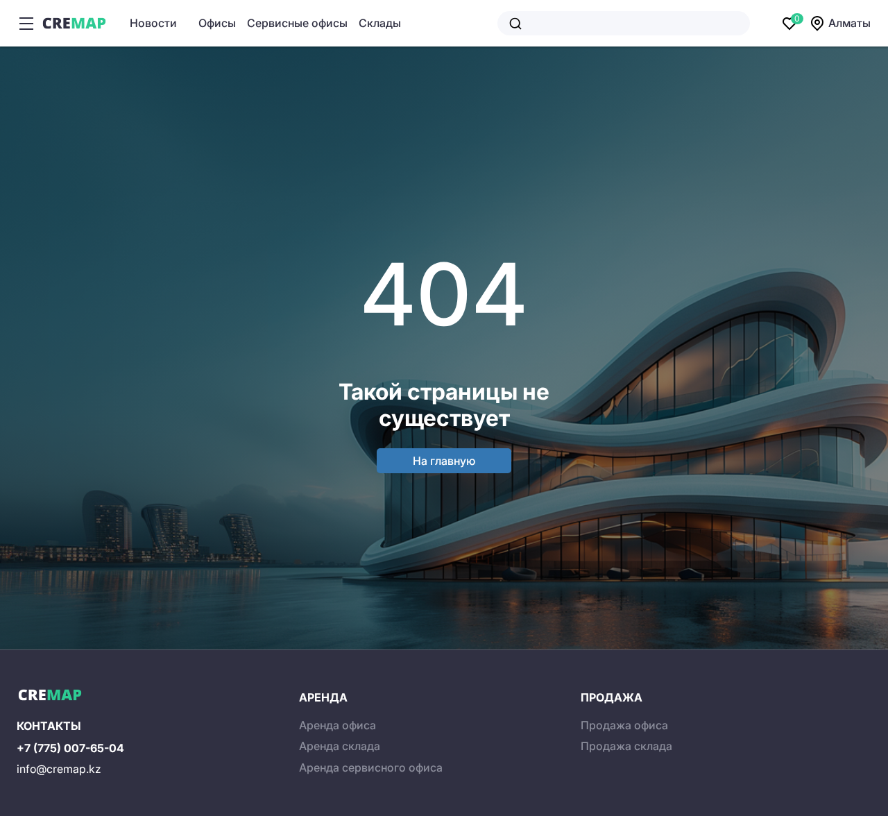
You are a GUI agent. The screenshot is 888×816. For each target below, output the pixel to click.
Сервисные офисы (297, 23)
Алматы (849, 23)
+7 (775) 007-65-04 (70, 748)
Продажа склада (626, 746)
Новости (153, 23)
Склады (380, 23)
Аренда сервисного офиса (371, 767)
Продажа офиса (624, 725)
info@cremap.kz (59, 769)
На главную (444, 461)
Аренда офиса (337, 725)
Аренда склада (339, 746)
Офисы (217, 23)
